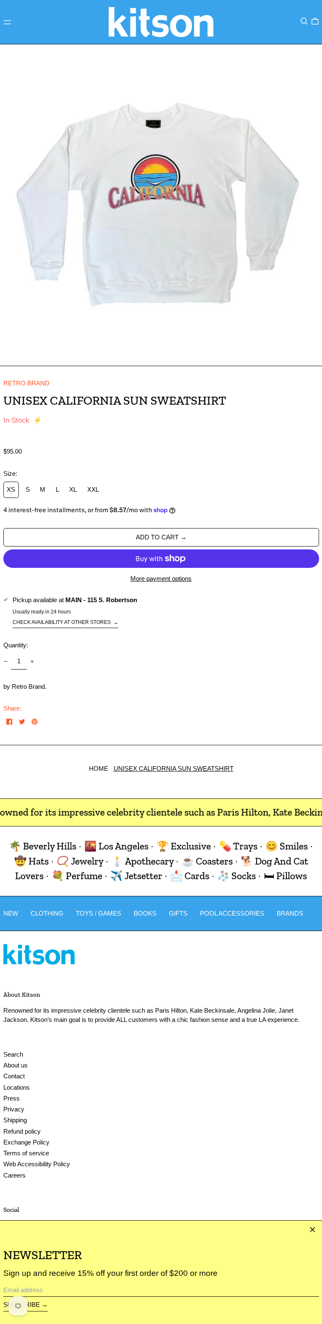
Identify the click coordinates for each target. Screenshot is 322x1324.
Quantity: (15, 645)
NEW (10, 913)
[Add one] (32, 661)
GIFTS (178, 913)
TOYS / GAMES (98, 913)
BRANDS (290, 913)
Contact (14, 1076)
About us (15, 1065)
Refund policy (22, 1131)
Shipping (15, 1120)
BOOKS (145, 913)
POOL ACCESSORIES (232, 913)
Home (98, 768)
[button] (304, 21)
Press (11, 1098)
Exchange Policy (26, 1142)
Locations (16, 1087)
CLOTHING (47, 913)
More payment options (161, 578)
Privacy (13, 1109)
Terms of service (26, 1153)
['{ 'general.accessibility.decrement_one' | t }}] (5, 661)
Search (13, 1054)
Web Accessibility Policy (36, 1163)
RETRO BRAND (26, 383)
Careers (14, 1175)
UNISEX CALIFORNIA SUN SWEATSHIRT (174, 768)
